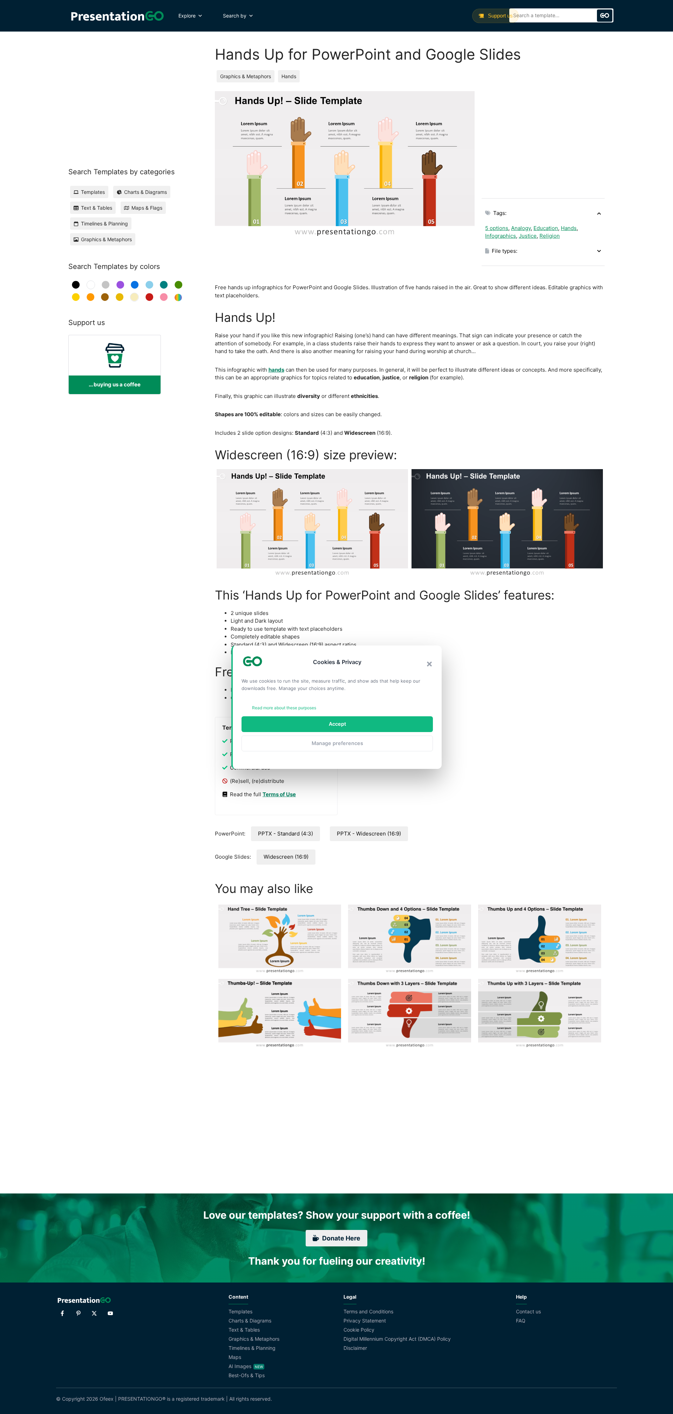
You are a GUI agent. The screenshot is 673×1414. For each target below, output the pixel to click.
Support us (500, 16)
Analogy (521, 228)
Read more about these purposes (284, 707)
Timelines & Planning (252, 1348)
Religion (549, 235)
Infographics (500, 235)
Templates (240, 1311)
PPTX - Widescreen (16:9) (369, 833)
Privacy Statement (365, 1321)
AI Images (240, 1366)
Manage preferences (337, 743)
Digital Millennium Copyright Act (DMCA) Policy (397, 1339)
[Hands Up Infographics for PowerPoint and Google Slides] (507, 523)
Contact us (528, 1311)
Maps (235, 1357)
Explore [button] (187, 16)
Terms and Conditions (368, 1311)
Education (545, 228)
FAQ (520, 1321)
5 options (496, 228)
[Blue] (135, 285)
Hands (288, 76)
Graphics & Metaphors (245, 76)
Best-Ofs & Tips (247, 1375)
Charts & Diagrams (250, 1321)
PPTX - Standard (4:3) (285, 833)
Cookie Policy (359, 1330)
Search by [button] (234, 16)
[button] (429, 664)
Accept (337, 724)
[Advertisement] (543, 140)
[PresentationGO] (117, 16)
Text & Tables (244, 1330)
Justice (528, 235)
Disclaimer (355, 1348)
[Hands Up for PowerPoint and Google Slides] (312, 523)
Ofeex (107, 1399)
